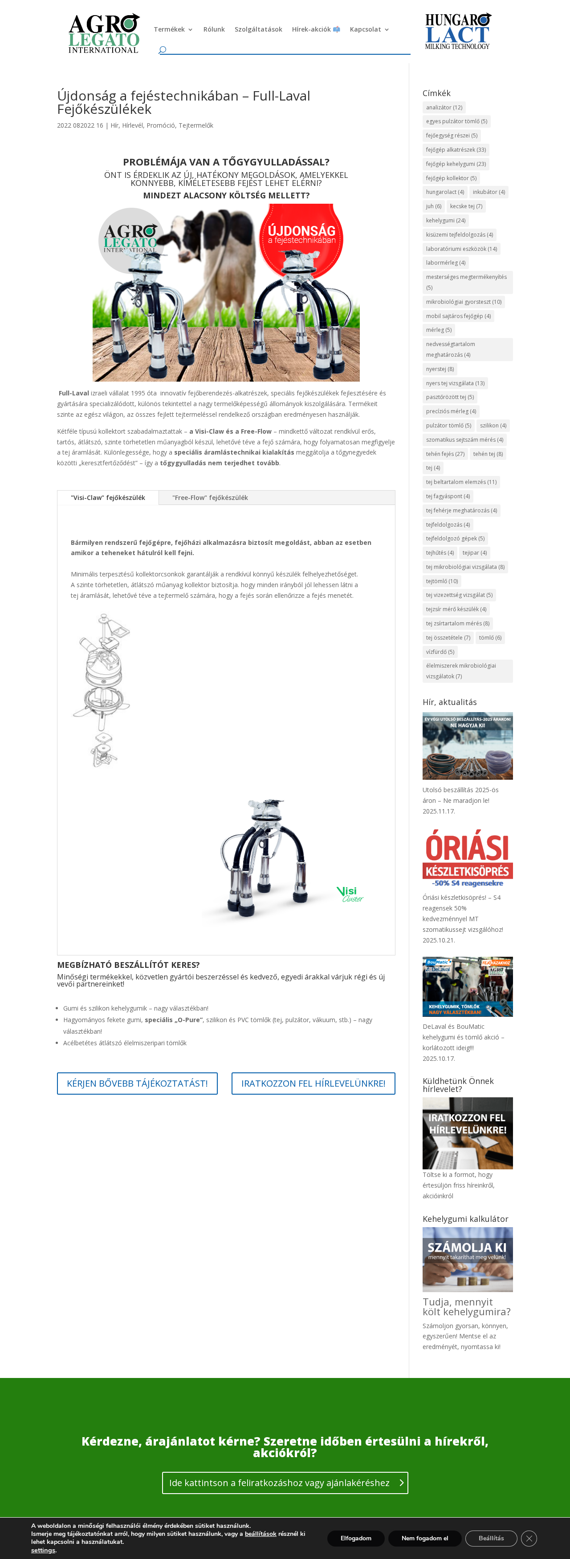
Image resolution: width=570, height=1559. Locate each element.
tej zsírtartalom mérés (457, 623)
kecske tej (466, 206)
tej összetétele (448, 637)
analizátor (444, 107)
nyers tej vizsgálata (455, 383)
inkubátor (489, 192)
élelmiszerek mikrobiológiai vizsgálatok (461, 671)
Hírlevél (132, 125)
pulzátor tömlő (448, 425)
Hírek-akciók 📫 (316, 29)
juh (433, 206)
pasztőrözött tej (450, 397)
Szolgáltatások (258, 29)
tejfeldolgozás (448, 524)
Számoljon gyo (444, 1325)
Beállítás (491, 1538)
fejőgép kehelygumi (456, 164)
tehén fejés (445, 454)
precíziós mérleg (451, 411)
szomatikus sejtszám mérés (464, 439)
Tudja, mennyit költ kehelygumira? (467, 1306)
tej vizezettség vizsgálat (459, 595)
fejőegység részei (451, 135)
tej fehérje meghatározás (461, 510)
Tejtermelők (196, 125)
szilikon (493, 425)
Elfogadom (356, 1538)
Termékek (169, 29)
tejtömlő (442, 581)
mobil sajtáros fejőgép (458, 316)
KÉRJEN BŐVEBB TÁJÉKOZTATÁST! (137, 1083)
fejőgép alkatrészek (456, 149)
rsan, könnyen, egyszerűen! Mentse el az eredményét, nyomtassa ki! (465, 1336)
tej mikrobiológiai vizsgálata (465, 567)
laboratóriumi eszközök (461, 249)
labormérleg (445, 262)
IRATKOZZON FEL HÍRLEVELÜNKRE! (313, 1083)
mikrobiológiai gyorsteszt (463, 302)
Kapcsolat (365, 29)
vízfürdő (440, 652)
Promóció (161, 125)
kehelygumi (445, 220)
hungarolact (445, 192)
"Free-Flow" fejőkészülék (210, 497)
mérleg (439, 330)
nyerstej (440, 369)
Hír (114, 125)
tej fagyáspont (448, 496)
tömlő (490, 637)
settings (43, 1550)
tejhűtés (440, 552)
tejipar (475, 552)
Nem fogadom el (425, 1538)
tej (433, 467)
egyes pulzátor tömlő (456, 121)
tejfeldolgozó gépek (455, 538)
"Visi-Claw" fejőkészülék (108, 497)
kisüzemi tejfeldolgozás (459, 234)
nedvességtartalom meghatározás (450, 349)
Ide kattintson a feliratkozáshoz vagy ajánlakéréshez (279, 1483)
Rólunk (214, 29)
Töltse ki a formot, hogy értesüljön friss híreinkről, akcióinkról (459, 1185)
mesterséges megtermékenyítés (466, 282)
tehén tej (488, 454)
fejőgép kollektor (451, 178)
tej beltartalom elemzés (461, 482)
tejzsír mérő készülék (456, 609)
